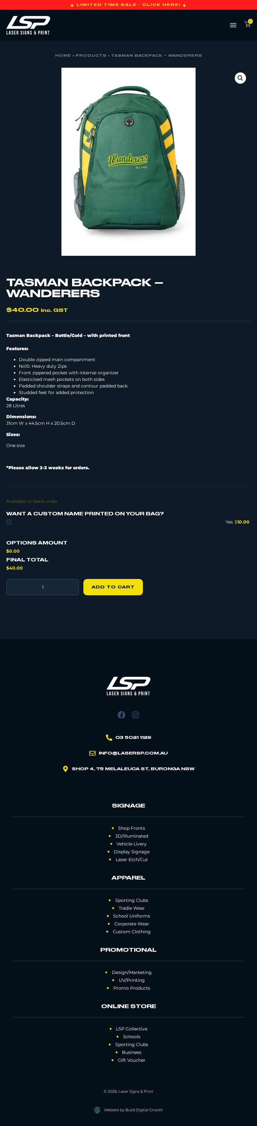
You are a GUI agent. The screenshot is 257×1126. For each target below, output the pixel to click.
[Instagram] (135, 715)
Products (91, 55)
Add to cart (113, 587)
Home (63, 55)
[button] (233, 25)
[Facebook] (121, 715)
